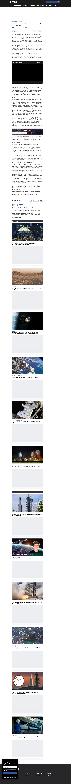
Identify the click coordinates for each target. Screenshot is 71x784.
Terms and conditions (39, 773)
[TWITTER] (19, 204)
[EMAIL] (22, 204)
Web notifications (50, 775)
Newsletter (40, 31)
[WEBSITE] (20, 204)
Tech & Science (49, 5)
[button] (57, 2)
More (55, 5)
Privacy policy (49, 773)
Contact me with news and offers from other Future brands (10, 770)
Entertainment (40, 5)
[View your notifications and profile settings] (54, 2)
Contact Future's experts (28, 773)
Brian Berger (18, 27)
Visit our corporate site (45, 765)
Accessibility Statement (28, 775)
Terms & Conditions (6, 777)
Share (14, 31)
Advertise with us (38, 775)
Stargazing (32, 5)
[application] (27, 72)
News (13, 27)
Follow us (34, 31)
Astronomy (25, 5)
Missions (20, 21)
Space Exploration (17, 5)
